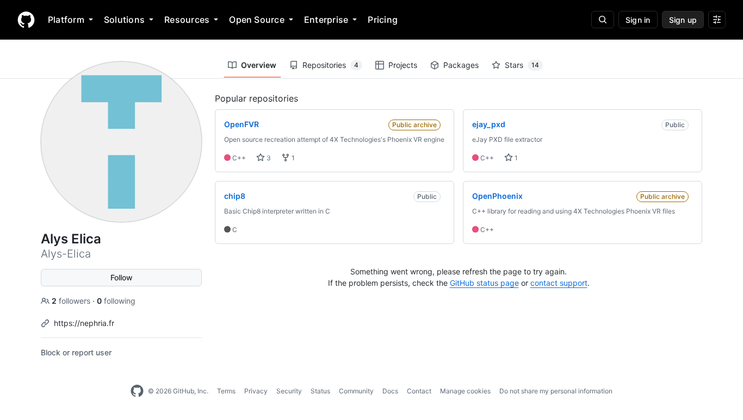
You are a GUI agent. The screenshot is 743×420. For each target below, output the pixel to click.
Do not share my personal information (555, 391)
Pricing (383, 19)
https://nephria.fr (84, 323)
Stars (522, 65)
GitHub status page (484, 282)
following (116, 300)
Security (289, 391)
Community (356, 391)
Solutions (124, 19)
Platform (66, 19)
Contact (419, 391)
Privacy (256, 391)
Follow (121, 277)
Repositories (330, 65)
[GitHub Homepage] (137, 391)
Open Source (256, 19)
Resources (186, 19)
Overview (258, 65)
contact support (558, 282)
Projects (402, 65)
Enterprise (326, 19)
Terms (226, 391)
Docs (390, 391)
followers (72, 300)
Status (320, 391)
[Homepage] (26, 19)
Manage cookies (465, 391)
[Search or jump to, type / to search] (602, 19)
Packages (461, 65)
